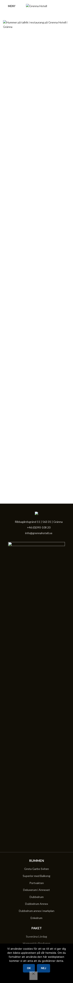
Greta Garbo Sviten (36, 868)
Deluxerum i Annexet (36, 889)
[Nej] (33, 975)
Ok (29, 968)
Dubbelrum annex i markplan (36, 910)
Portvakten (36, 883)
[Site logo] (36, 5)
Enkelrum (36, 918)
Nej (43, 968)
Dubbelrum (37, 897)
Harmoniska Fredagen (36, 943)
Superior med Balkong (36, 876)
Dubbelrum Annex (36, 903)
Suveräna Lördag (36, 936)
